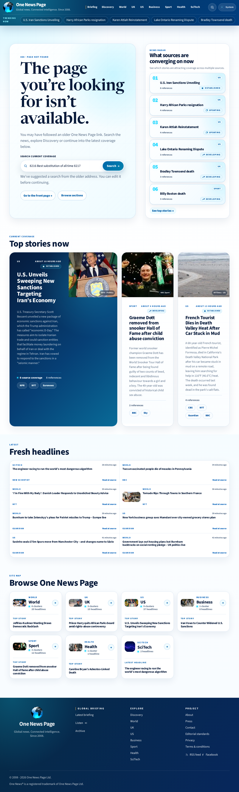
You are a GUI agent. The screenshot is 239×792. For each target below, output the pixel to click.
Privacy (190, 740)
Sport (168, 7)
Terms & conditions (197, 747)
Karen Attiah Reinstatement (130, 20)
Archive (80, 731)
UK (133, 7)
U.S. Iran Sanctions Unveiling (41, 20)
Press (188, 721)
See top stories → (163, 211)
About (189, 715)
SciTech (195, 7)
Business (154, 7)
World (122, 7)
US (142, 7)
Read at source (109, 480)
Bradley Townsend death (216, 20)
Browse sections (72, 195)
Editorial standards (197, 734)
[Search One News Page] (212, 7)
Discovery (108, 7)
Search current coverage (38, 156)
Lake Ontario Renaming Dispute (174, 20)
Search (113, 166)
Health (181, 7)
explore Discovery (44, 140)
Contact (190, 728)
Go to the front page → (38, 196)
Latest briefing (84, 715)
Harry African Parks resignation (85, 20)
